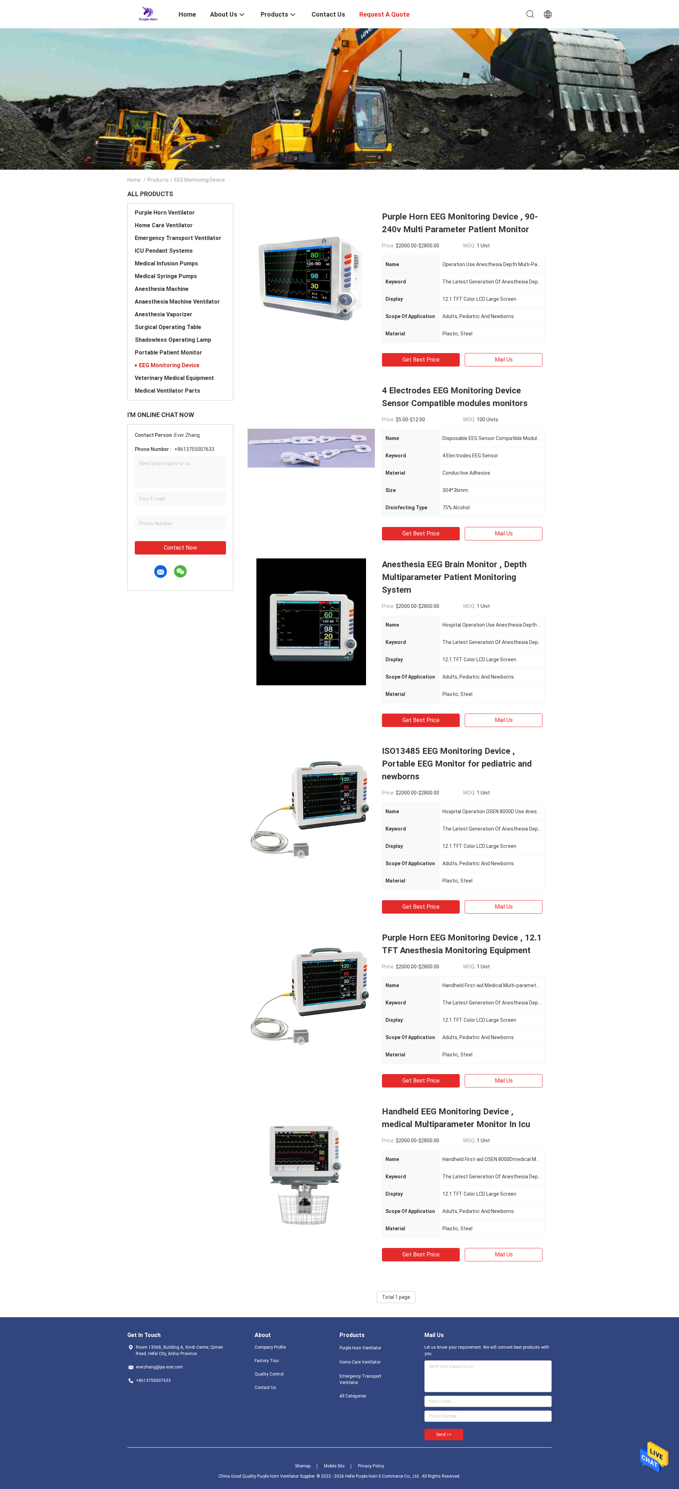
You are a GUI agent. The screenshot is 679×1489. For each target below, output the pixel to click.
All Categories (353, 1396)
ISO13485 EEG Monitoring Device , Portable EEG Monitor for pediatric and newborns (457, 763)
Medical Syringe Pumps (166, 276)
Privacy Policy (371, 1466)
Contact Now (180, 547)
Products (158, 180)
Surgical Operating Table (168, 327)
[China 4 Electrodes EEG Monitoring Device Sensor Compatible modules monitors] (311, 448)
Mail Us (504, 359)
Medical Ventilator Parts (167, 390)
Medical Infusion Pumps (166, 263)
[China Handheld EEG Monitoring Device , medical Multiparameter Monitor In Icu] (311, 1169)
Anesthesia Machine (161, 289)
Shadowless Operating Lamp (173, 339)
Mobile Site (334, 1466)
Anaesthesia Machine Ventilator (177, 301)
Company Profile (270, 1347)
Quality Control (269, 1374)
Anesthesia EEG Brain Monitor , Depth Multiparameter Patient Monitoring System (454, 577)
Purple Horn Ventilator (165, 212)
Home (134, 180)
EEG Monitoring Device (169, 365)
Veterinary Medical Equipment (174, 378)
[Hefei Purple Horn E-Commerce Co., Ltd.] (148, 13)
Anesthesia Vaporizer (163, 314)
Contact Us (265, 1387)
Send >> (444, 1434)
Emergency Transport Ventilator (178, 238)
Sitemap (303, 1466)
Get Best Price (421, 359)
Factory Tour (267, 1360)
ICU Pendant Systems (164, 250)
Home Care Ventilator (164, 225)
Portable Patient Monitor (168, 352)
